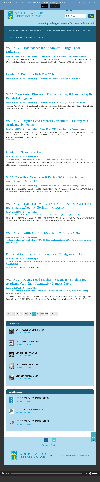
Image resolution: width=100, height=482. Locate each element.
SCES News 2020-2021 (78, 159)
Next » (54, 314)
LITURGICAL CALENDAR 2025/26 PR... (33, 421)
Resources (85, 30)
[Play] (3, 473)
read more (10, 140)
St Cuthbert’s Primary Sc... (27, 353)
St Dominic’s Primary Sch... (27, 376)
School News (66, 56)
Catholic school (29, 240)
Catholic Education (42, 30)
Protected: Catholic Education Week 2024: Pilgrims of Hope (45, 254)
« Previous (10, 314)
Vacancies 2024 (75, 215)
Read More (54, 6)
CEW (11, 261)
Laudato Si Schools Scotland (30, 37)
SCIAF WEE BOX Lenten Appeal (30, 330)
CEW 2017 (18, 261)
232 (26, 314)
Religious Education (70, 30)
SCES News (56, 56)
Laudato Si (56, 79)
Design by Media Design (80, 455)
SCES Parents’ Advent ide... (28, 341)
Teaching (13, 37)
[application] (50, 473)
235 (38, 314)
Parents (56, 30)
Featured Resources (28, 159)
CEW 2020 (27, 261)
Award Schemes (26, 30)
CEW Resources (37, 261)
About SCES (13, 30)
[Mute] (90, 473)
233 (30, 314)
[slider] (95, 473)
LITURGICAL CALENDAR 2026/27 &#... (33, 398)
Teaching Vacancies (79, 56)
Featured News (45, 56)
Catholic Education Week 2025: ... (30, 410)
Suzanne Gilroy (31, 56)
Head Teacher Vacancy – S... (28, 364)
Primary (63, 240)
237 (46, 314)
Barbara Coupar (32, 156)
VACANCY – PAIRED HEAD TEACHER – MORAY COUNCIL (44, 233)
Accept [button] (44, 6)
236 (42, 314)
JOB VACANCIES (58, 103)
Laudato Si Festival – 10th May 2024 (30, 74)
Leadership (55, 240)
